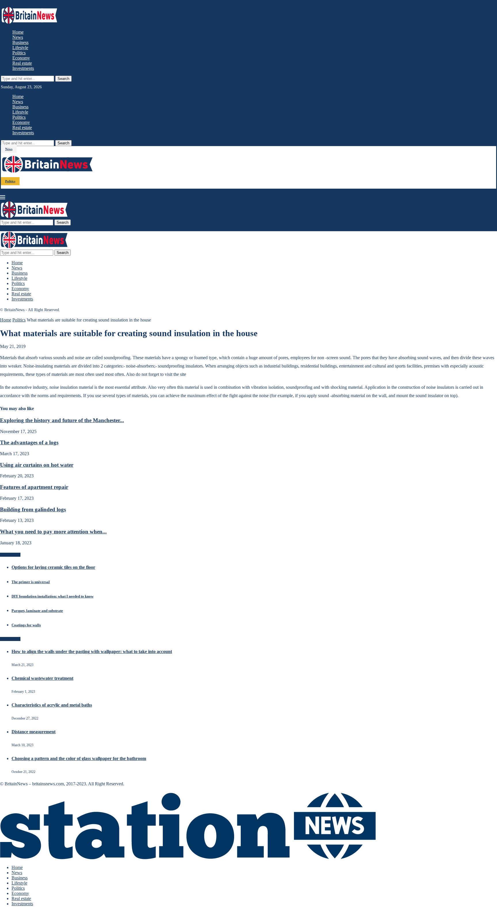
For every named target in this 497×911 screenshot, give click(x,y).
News (17, 37)
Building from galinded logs (33, 509)
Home (18, 32)
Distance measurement (34, 731)
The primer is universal (31, 582)
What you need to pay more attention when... (53, 532)
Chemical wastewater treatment (42, 678)
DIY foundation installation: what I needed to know (52, 596)
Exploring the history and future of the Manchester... (62, 420)
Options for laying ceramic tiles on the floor (53, 567)
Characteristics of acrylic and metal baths (52, 705)
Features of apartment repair (34, 487)
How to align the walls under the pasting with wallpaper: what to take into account (92, 651)
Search (63, 78)
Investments (23, 68)
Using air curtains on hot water (36, 465)
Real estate (22, 63)
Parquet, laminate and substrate (37, 610)
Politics (19, 52)
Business (20, 42)
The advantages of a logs (29, 442)
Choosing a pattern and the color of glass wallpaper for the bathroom (79, 758)
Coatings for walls (26, 625)
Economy (21, 57)
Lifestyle (20, 47)
